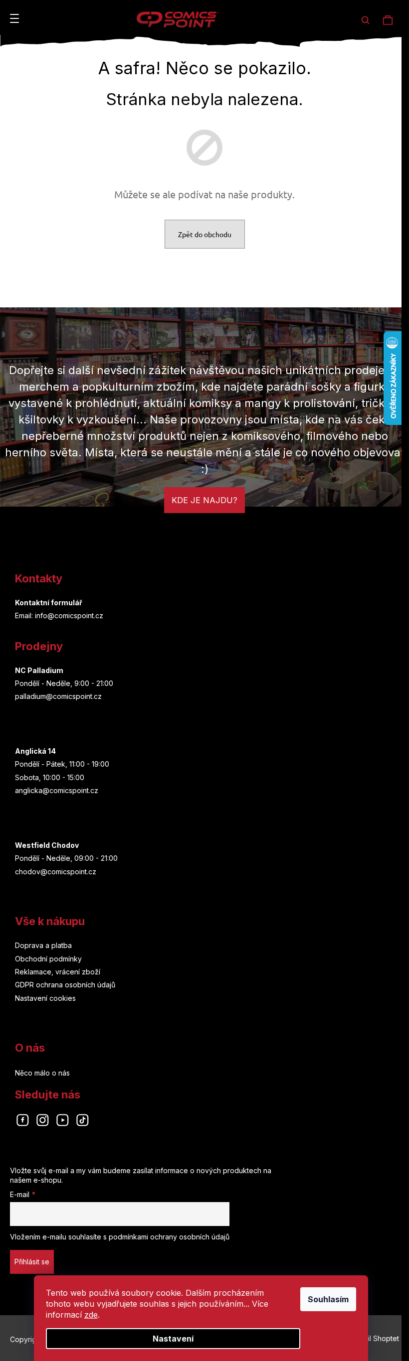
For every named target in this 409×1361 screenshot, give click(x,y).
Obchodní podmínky (48, 958)
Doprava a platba (43, 945)
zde (91, 1315)
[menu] (14, 18)
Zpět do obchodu (204, 234)
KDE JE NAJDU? (204, 500)
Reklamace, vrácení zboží (57, 971)
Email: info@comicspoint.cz (59, 615)
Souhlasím (328, 1299)
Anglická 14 (35, 751)
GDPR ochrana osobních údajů (65, 984)
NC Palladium (39, 670)
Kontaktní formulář (48, 602)
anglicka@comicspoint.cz (56, 790)
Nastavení (173, 1339)
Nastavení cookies (45, 998)
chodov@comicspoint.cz (55, 871)
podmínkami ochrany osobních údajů (169, 1236)
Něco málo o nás (42, 1073)
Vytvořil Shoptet (372, 1338)
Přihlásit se (31, 1261)
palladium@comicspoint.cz (58, 696)
